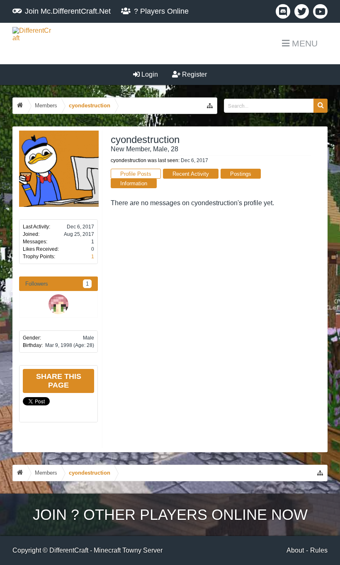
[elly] (58, 304)
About (295, 550)
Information (133, 183)
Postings (240, 174)
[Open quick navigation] (210, 106)
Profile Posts (135, 174)
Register (193, 74)
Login (149, 74)
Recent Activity (190, 174)
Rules (319, 550)
